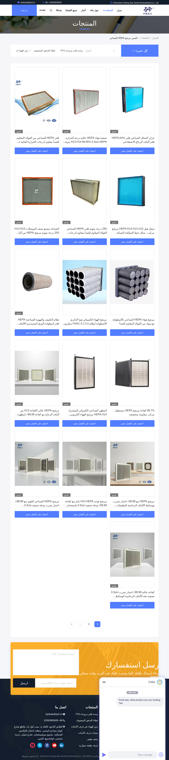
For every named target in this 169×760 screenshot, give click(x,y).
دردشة (24, 10)
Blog (59, 10)
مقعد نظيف (92, 739)
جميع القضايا (71, 10)
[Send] (104, 754)
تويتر (39, 745)
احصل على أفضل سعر (132, 151)
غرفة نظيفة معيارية (88, 745)
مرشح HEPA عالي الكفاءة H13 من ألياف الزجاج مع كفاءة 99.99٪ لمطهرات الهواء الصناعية (37, 414)
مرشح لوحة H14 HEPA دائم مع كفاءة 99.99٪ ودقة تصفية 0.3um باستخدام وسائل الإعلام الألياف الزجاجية (86, 505)
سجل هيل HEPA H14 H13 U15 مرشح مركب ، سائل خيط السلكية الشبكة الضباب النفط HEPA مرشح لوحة (133, 232)
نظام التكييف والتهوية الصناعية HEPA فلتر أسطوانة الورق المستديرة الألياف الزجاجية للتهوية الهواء (38, 323)
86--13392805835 (53, 2)
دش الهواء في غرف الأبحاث (84, 726)
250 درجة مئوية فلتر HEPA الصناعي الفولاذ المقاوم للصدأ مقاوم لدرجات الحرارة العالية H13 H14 (87, 232)
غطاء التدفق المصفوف (44, 50)
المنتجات (108, 10)
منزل (119, 10)
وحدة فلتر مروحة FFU (72, 50)
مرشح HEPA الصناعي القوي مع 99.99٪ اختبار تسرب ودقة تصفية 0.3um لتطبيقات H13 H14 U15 (37, 505)
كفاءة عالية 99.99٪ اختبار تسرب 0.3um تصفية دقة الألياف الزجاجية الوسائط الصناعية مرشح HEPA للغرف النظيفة (132, 596)
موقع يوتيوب (54, 745)
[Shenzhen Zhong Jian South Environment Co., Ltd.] (148, 10)
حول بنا (95, 10)
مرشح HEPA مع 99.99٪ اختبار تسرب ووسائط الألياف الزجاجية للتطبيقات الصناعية (133, 505)
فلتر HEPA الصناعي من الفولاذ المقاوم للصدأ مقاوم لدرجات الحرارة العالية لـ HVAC (38, 141)
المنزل (155, 38)
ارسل (24, 683)
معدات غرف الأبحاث (88, 733)
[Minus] (104, 682)
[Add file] (161, 754)
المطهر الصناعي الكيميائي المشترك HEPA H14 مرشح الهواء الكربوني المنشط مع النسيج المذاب (87, 414)
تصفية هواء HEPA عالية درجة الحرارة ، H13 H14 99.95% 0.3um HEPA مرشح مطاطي (85, 141)
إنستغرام (32, 745)
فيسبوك (47, 745)
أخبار (83, 10)
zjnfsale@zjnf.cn (28, 2)
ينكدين (61, 745)
